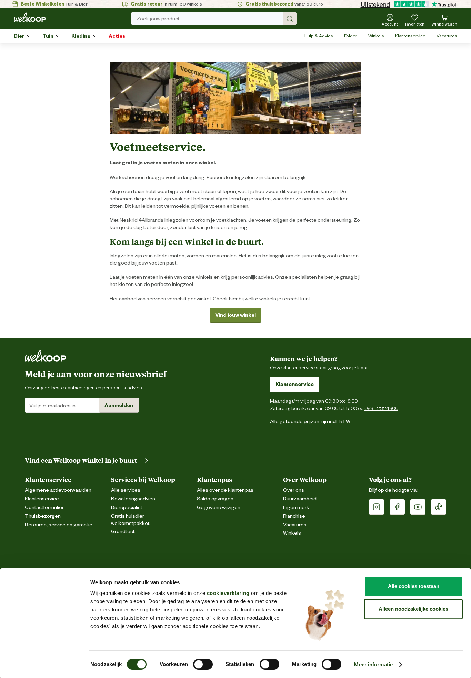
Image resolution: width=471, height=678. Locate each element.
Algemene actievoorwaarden (58, 490)
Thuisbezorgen (43, 516)
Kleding (81, 36)
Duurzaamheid (300, 498)
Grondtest (123, 531)
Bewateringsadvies (133, 498)
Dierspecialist (126, 507)
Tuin (47, 36)
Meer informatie (373, 664)
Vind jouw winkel (235, 315)
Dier (19, 36)
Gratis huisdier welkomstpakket (130, 519)
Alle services (125, 490)
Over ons (293, 490)
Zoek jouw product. (159, 18)
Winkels (376, 35)
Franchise (294, 516)
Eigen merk (296, 507)
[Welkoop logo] (30, 17)
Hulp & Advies (318, 35)
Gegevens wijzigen (218, 507)
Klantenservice (410, 35)
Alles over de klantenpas (225, 490)
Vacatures (447, 35)
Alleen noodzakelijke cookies (413, 609)
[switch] (203, 664)
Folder (350, 35)
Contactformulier (44, 507)
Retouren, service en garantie (58, 524)
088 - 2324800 (381, 408)
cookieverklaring (228, 593)
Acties (117, 36)
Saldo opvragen (215, 498)
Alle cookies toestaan (413, 586)
